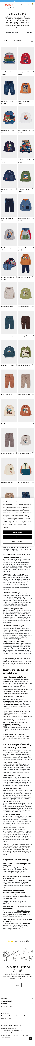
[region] (17, 522)
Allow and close (17, 532)
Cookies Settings (17, 541)
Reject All (17, 537)
